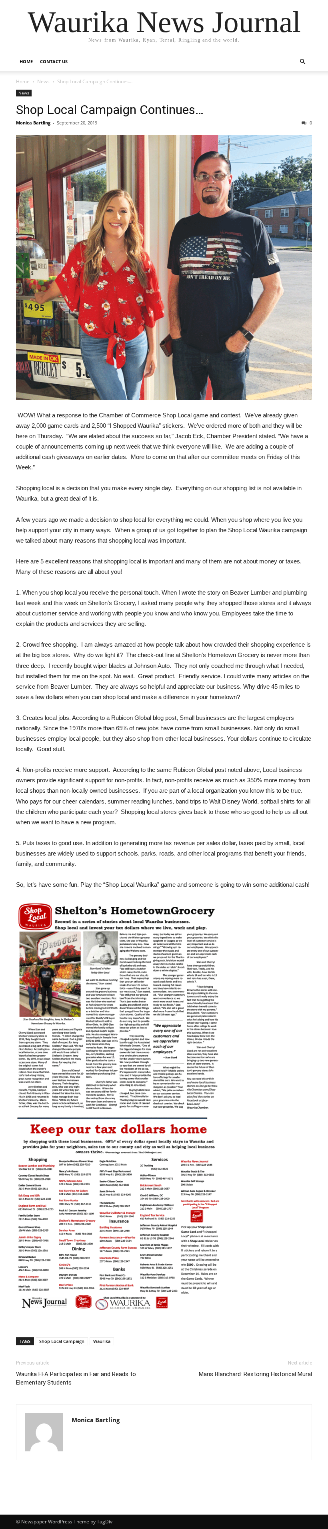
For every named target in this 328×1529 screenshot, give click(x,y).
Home (26, 61)
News (43, 81)
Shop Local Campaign (61, 1341)
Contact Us (54, 61)
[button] (302, 62)
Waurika (101, 1341)
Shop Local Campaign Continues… (110, 109)
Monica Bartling (33, 123)
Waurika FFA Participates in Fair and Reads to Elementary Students (76, 1378)
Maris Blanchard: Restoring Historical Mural (255, 1374)
